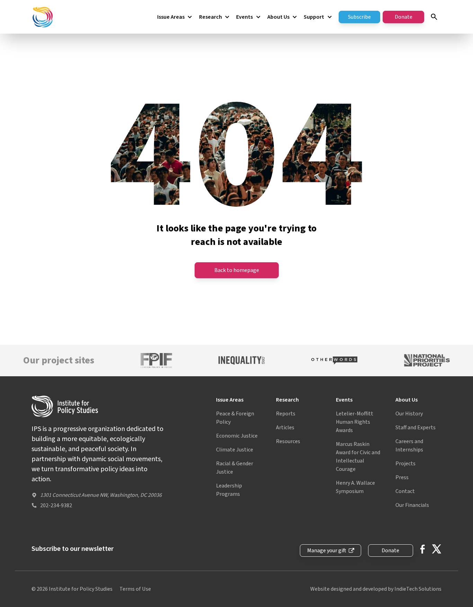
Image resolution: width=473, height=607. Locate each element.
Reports (285, 413)
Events (244, 17)
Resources (288, 441)
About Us (278, 17)
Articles (285, 427)
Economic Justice (237, 436)
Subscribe (359, 17)
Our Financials (412, 505)
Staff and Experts (415, 427)
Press (402, 477)
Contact (405, 491)
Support (314, 17)
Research (210, 17)
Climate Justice (234, 450)
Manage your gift (326, 550)
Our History (409, 413)
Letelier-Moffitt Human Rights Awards (354, 422)
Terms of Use (135, 589)
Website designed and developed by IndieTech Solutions (375, 589)
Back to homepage (236, 270)
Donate (403, 17)
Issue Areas (171, 17)
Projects (405, 463)
